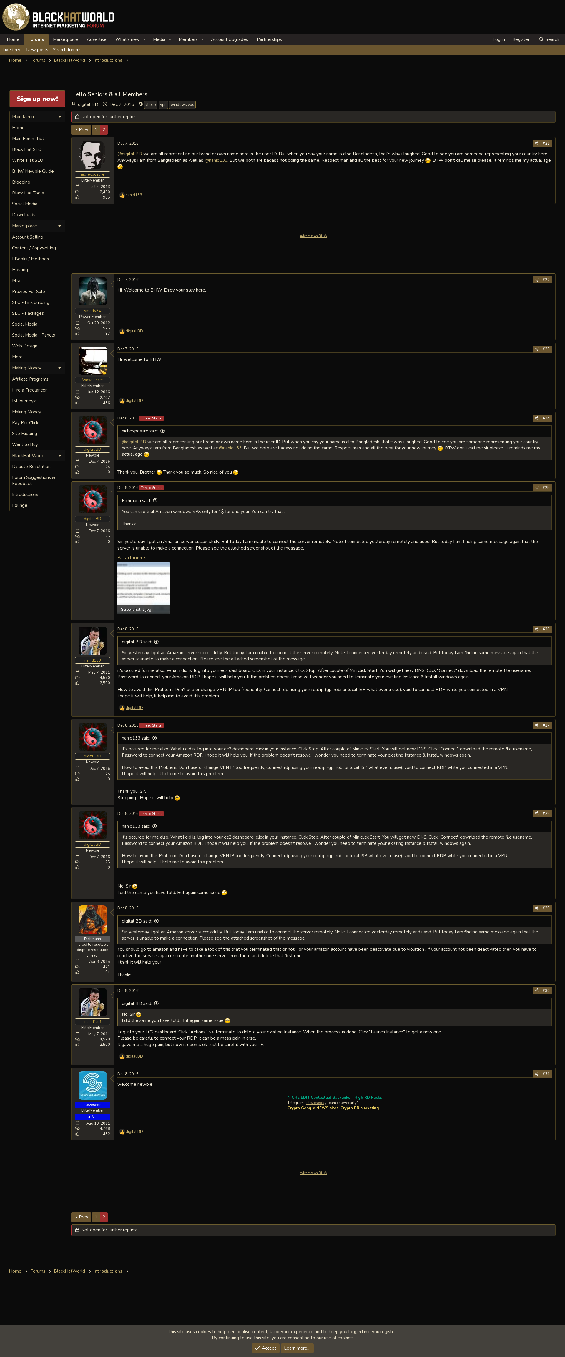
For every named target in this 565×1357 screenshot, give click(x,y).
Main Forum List (28, 138)
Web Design (24, 346)
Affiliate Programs (30, 379)
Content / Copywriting (34, 248)
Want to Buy (25, 444)
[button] (144, 39)
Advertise (97, 39)
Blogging (21, 182)
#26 (546, 629)
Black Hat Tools (28, 193)
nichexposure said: (140, 431)
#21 (546, 143)
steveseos (315, 1102)
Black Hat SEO (26, 149)
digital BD (88, 104)
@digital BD (129, 154)
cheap (151, 104)
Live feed (11, 50)
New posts (37, 50)
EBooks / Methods (30, 259)
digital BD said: (137, 642)
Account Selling (27, 237)
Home (13, 39)
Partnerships (269, 39)
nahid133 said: (136, 738)
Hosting (20, 270)
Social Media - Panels (33, 335)
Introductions (25, 494)
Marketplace (65, 39)
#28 (546, 813)
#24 (546, 418)
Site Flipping (24, 434)
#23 (546, 349)
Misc (16, 281)
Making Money (26, 412)
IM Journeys (24, 401)
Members (188, 39)
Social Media (24, 204)
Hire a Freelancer (29, 390)
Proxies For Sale (28, 291)
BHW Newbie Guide (33, 171)
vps (163, 104)
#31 (546, 1074)
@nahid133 (216, 160)
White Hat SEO (27, 160)
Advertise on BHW (313, 236)
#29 (546, 908)
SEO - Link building (30, 302)
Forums (36, 39)
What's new (127, 39)
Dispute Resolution (31, 466)
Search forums (67, 50)
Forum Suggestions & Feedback (33, 480)
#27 (546, 725)
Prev (83, 130)
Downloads (23, 215)
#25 (546, 487)
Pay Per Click (25, 423)
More (17, 357)
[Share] (537, 143)
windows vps (182, 104)
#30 (546, 990)
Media (159, 39)
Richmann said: (136, 501)
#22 (546, 279)
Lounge (19, 505)
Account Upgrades (229, 39)
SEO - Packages (28, 313)
